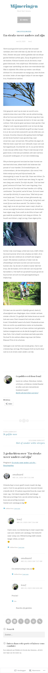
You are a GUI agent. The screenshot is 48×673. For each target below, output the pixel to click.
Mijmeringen (24, 6)
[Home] (33, 621)
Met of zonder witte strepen (30, 442)
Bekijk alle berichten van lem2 (27, 393)
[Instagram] (27, 621)
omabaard (18, 474)
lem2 (30, 41)
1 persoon (17, 508)
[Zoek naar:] (24, 635)
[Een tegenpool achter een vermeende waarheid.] (40, 621)
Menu (25, 20)
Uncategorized (24, 31)
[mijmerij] (8, 621)
